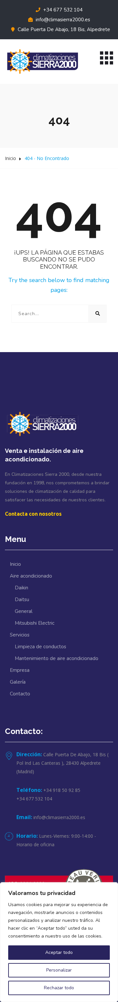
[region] (59, 942)
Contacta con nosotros (33, 514)
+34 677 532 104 (62, 10)
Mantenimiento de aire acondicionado (56, 658)
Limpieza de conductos (40, 646)
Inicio (10, 158)
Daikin (21, 587)
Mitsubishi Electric (34, 623)
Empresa (20, 670)
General (23, 611)
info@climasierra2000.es (62, 19)
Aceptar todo (59, 952)
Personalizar (59, 970)
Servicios (20, 635)
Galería (18, 682)
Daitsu (22, 599)
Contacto (20, 693)
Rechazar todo (59, 988)
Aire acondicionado (31, 576)
